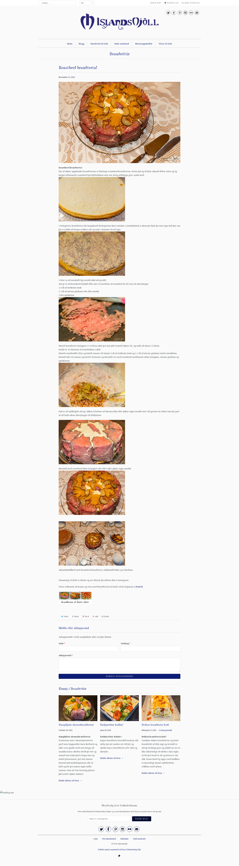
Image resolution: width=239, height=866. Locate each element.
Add (96, 616)
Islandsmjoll (122, 844)
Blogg (81, 44)
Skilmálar (124, 839)
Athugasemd (66, 655)
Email (106, 616)
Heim (69, 44)
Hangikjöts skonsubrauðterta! (76, 725)
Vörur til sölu (165, 44)
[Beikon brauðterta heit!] (161, 708)
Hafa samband (121, 44)
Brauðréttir (119, 54)
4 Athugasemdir (165, 730)
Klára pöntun (191, 3)
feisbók (139, 587)
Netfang (125, 643)
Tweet (65, 616)
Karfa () (173, 3)
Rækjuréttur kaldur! (111, 725)
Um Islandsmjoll (109, 839)
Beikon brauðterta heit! (155, 725)
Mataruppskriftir (143, 44)
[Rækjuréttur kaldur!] (119, 708)
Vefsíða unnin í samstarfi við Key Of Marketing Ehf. (119, 850)
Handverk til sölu (99, 44)
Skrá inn (155, 3)
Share (76, 616)
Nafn (62, 643)
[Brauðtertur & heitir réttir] (75, 605)
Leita (95, 839)
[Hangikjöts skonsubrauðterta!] (78, 708)
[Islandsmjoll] (119, 23)
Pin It (87, 616)
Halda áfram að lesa (69, 780)
